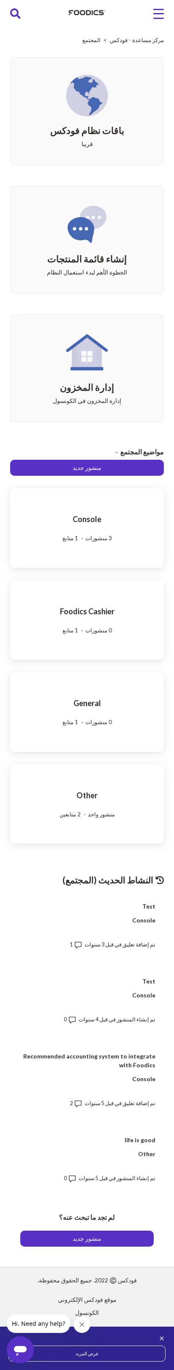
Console (143, 920)
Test (148, 906)
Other (146, 1153)
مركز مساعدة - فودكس (137, 40)
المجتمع (91, 40)
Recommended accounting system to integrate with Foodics (89, 1061)
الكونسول (87, 1312)
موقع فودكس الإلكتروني (87, 1299)
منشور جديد (87, 467)
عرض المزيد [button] (87, 1353)
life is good (140, 1139)
